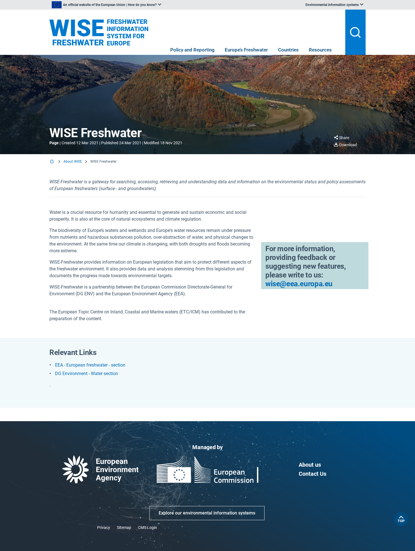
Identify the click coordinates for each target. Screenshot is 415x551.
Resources (320, 50)
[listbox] (106, 5)
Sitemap (124, 527)
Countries (288, 50)
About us (310, 464)
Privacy (103, 527)
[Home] (52, 162)
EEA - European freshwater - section (90, 365)
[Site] (98, 32)
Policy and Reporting (192, 50)
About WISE (73, 161)
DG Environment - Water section (86, 373)
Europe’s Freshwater (246, 50)
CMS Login (147, 527)
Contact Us (312, 473)
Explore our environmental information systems (207, 513)
